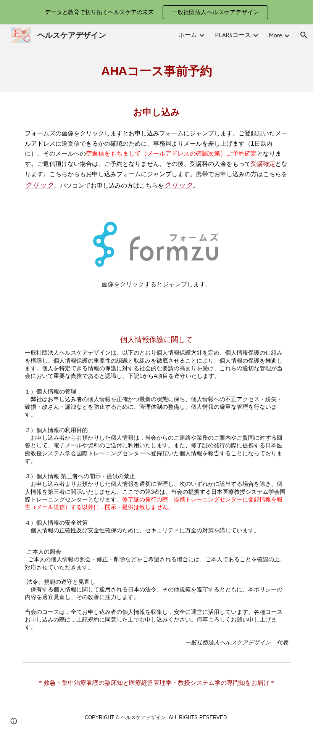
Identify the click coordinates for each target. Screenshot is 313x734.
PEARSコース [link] (233, 35)
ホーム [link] (188, 35)
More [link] (275, 35)
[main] (156, 69)
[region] (156, 12)
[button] (304, 35)
